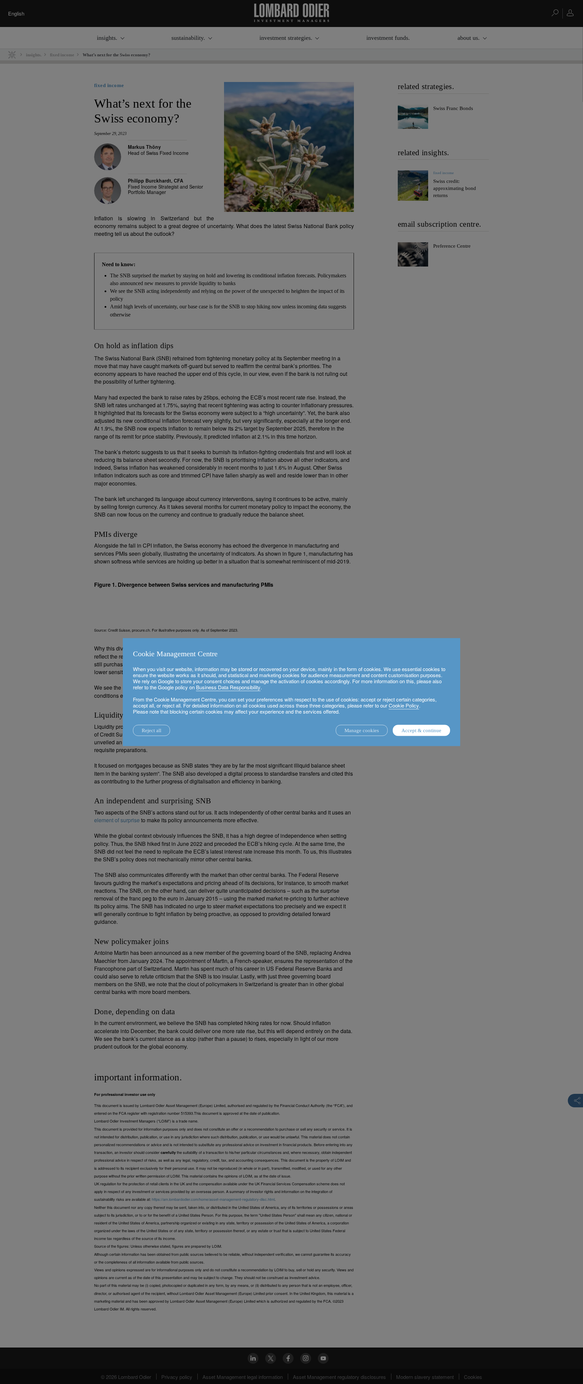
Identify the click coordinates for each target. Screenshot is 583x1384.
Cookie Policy (404, 705)
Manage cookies (361, 730)
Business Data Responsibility (228, 687)
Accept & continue (421, 730)
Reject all (151, 730)
